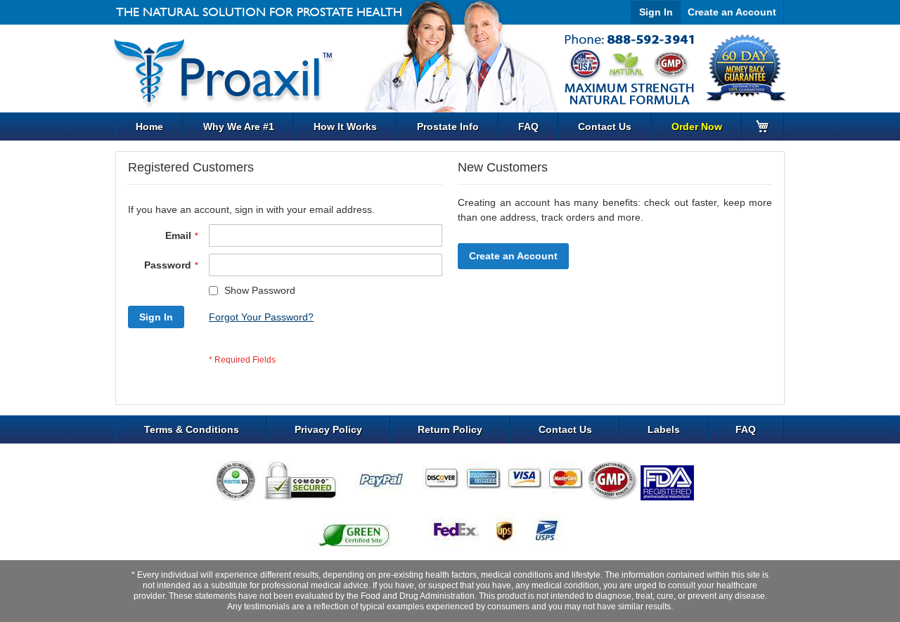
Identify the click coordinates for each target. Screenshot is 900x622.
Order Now (696, 126)
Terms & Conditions (191, 429)
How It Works (345, 126)
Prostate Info (448, 126)
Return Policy (450, 429)
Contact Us (604, 126)
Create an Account (732, 12)
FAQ (528, 126)
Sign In (656, 12)
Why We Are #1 (238, 126)
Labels (664, 429)
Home (149, 126)
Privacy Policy (328, 429)
